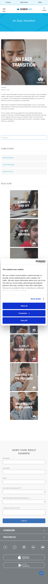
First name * (6, 458)
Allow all (24, 306)
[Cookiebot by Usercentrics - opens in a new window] (35, 261)
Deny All (24, 320)
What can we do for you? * (11, 508)
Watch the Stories (8, 164)
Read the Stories (8, 157)
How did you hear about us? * (12, 488)
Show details (36, 299)
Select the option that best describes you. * (16, 498)
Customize (23, 313)
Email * (5, 478)
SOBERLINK (9, 530)
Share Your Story (8, 171)
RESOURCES (9, 537)
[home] (24, 9)
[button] (4, 9)
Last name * (6, 468)
